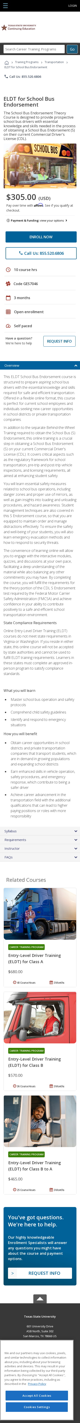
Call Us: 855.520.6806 (22, 76)
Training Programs (26, 62)
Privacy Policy (37, 1384)
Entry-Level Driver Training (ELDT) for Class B (34, 1062)
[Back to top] (40, 1316)
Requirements (15, 839)
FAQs (8, 857)
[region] (37, 1380)
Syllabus (10, 831)
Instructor (12, 848)
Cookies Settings (37, 1407)
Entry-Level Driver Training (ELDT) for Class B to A (34, 1166)
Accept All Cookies (36, 1396)
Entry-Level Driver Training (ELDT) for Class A (34, 958)
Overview (11, 365)
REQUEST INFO (59, 341)
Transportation (54, 62)
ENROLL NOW (41, 236)
